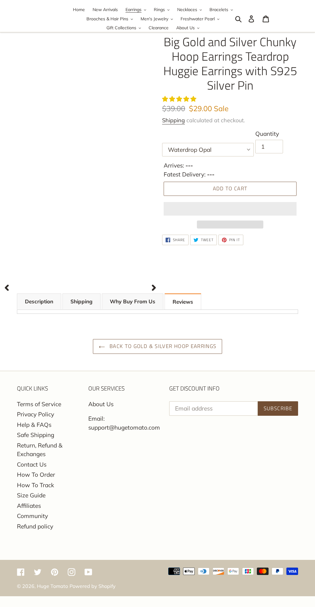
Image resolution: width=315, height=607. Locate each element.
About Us (101, 404)
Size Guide (31, 495)
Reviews (183, 301)
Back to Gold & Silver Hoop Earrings (162, 346)
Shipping (173, 120)
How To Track (35, 485)
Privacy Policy (35, 414)
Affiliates (29, 505)
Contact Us (31, 464)
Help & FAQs (34, 424)
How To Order (36, 474)
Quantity (267, 133)
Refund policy (35, 526)
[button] (180, 99)
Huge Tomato (52, 586)
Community (32, 516)
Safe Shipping (35, 435)
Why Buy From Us (132, 301)
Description (39, 301)
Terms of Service (39, 404)
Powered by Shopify (93, 586)
